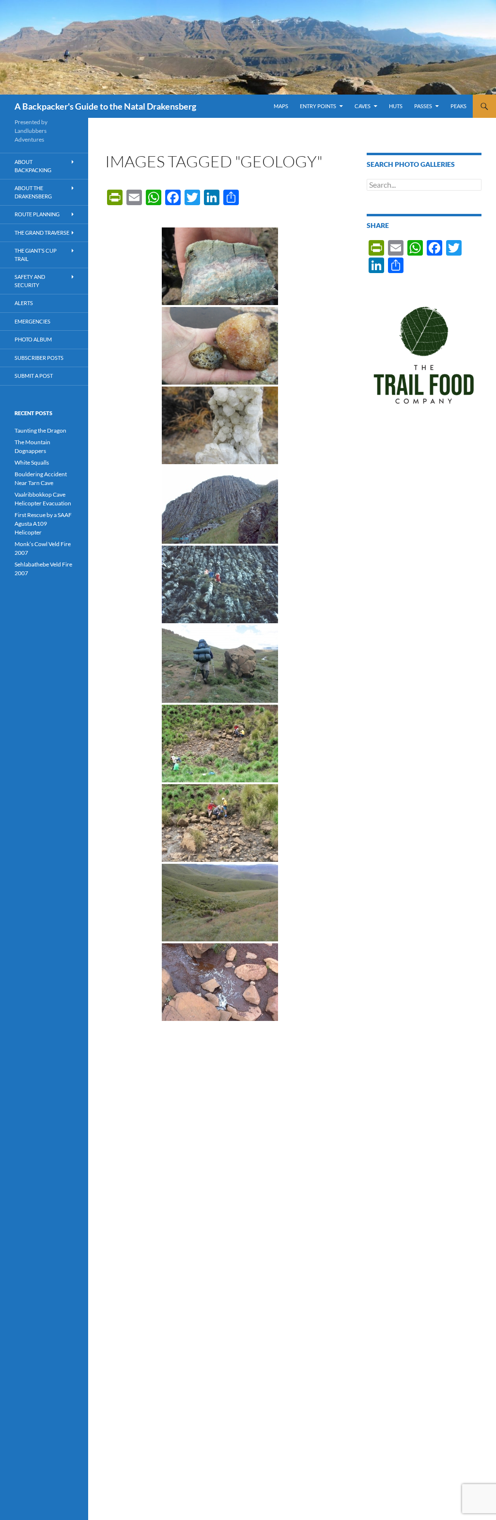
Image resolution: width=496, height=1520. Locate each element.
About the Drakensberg (33, 192)
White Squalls (32, 462)
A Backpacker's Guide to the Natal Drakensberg (105, 106)
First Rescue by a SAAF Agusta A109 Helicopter (43, 523)
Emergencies (32, 321)
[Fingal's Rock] (220, 505)
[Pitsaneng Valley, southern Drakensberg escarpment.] (220, 664)
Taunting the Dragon (40, 430)
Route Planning (37, 214)
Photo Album (33, 339)
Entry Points (318, 106)
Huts (396, 106)
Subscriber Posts (39, 358)
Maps (281, 106)
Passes (423, 106)
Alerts (24, 303)
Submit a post (34, 375)
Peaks (458, 106)
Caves (363, 106)
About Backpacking (33, 166)
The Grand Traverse (42, 232)
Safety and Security (30, 281)
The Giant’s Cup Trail (36, 254)
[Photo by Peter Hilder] (220, 743)
